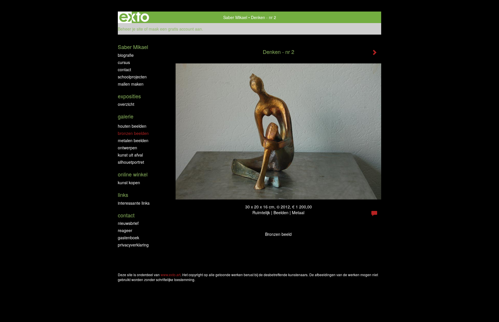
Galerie (125, 116)
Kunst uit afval (130, 155)
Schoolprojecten (132, 77)
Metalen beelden (133, 140)
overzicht (126, 104)
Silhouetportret (131, 162)
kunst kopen (129, 182)
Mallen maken (131, 84)
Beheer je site (130, 29)
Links (123, 194)
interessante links (134, 203)
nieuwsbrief (128, 223)
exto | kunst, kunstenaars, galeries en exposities (134, 17)
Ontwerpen (127, 147)
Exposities (129, 96)
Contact (124, 69)
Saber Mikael (235, 17)
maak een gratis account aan (175, 29)
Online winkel (133, 174)
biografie (126, 55)
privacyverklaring (133, 245)
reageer (125, 230)
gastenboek (128, 237)
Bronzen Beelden (133, 133)
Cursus (124, 62)
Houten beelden (132, 126)
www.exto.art (170, 274)
